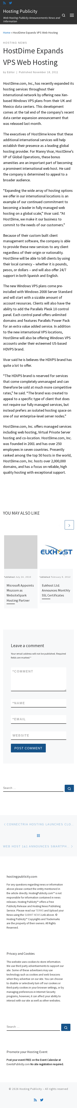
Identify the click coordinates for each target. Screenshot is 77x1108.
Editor (11, 72)
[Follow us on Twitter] (10, 3)
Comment (23, 671)
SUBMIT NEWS (33, 915)
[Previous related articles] (59, 524)
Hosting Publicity (31, 1089)
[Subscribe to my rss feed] (4, 3)
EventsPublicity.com (18, 1064)
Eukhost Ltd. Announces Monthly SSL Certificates (56, 590)
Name (19, 703)
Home (6, 32)
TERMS (40, 910)
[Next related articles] (69, 524)
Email (19, 719)
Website (21, 735)
